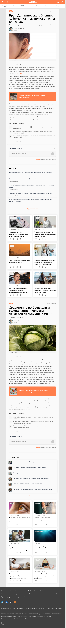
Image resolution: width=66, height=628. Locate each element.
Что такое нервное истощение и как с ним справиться (30, 467)
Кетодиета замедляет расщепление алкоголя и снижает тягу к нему (33, 391)
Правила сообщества (55, 594)
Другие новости (32, 209)
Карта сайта (27, 597)
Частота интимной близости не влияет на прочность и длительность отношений (31, 427)
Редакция (17, 591)
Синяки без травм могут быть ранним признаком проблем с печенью (33, 418)
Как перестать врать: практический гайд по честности (30, 478)
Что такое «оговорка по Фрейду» (23, 462)
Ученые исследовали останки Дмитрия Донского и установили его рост (32, 179)
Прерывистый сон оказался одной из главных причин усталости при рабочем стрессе (19, 548)
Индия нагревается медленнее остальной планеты (19, 261)
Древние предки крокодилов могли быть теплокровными (32, 96)
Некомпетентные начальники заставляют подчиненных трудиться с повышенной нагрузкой (44, 262)
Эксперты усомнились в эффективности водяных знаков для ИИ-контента (33, 127)
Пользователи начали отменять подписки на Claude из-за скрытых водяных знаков (19, 576)
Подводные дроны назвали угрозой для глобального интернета (43, 548)
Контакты (24, 591)
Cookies (30, 591)
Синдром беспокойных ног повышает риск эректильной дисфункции (44, 576)
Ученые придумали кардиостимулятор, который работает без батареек (18, 234)
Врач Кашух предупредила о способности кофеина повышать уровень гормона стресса (18, 290)
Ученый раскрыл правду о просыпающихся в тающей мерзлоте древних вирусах (34, 136)
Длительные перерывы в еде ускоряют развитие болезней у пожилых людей (33, 132)
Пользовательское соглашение (38, 594)
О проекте (4, 591)
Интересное (19, 597)
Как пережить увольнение (22, 473)
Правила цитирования (7, 597)
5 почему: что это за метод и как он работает (27, 484)
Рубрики (11, 591)
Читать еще (32, 496)
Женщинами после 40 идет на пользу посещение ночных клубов (30, 173)
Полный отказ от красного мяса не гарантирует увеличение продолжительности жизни (33, 422)
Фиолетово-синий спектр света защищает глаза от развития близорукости (19, 520)
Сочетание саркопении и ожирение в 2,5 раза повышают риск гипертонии (45, 290)
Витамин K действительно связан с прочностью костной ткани (44, 520)
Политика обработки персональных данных (46, 591)
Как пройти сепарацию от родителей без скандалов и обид (32, 489)
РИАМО (19, 74)
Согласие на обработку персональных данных (14, 594)
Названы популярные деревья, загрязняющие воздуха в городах (30, 193)
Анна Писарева (19, 29)
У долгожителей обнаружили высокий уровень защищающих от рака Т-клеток (45, 234)
